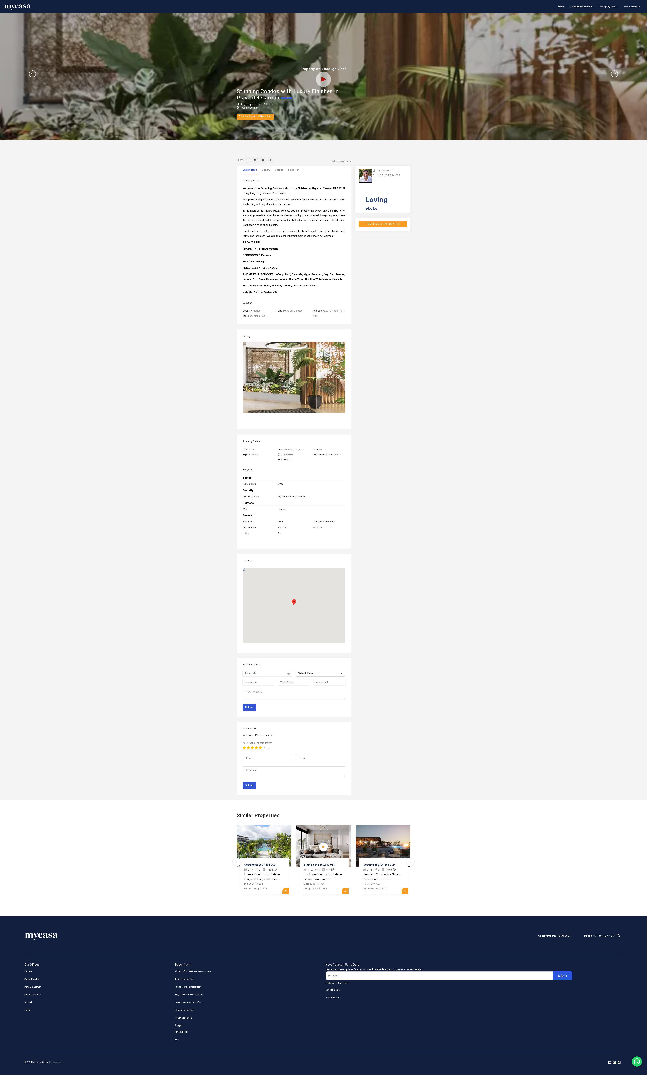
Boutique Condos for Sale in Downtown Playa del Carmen (323, 879)
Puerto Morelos (31, 979)
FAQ (177, 1039)
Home (561, 6)
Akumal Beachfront (184, 1010)
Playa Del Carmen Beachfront (189, 994)
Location (293, 169)
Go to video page (339, 161)
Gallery (266, 169)
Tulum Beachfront (183, 1018)
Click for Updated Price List (255, 116)
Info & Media (630, 6)
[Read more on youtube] (609, 1062)
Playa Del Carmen (32, 987)
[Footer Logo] (41, 937)
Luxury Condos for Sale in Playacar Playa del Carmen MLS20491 (263, 879)
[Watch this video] (323, 847)
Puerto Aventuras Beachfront (189, 1002)
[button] (32, 73)
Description (250, 169)
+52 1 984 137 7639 (603, 935)
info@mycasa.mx (561, 935)
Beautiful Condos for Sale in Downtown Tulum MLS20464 (382, 879)
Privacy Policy (181, 1032)
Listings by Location (580, 6)
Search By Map (333, 997)
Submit (249, 707)
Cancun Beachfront (184, 979)
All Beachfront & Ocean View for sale (193, 971)
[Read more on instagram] (614, 1062)
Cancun (28, 971)
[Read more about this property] (264, 846)
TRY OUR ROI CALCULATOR (382, 224)
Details (279, 169)
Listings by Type (607, 6)
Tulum (27, 1010)
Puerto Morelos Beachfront (188, 987)
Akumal (28, 1002)
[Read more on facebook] (619, 1062)
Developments (333, 990)
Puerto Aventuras (32, 994)
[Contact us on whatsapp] (618, 936)
